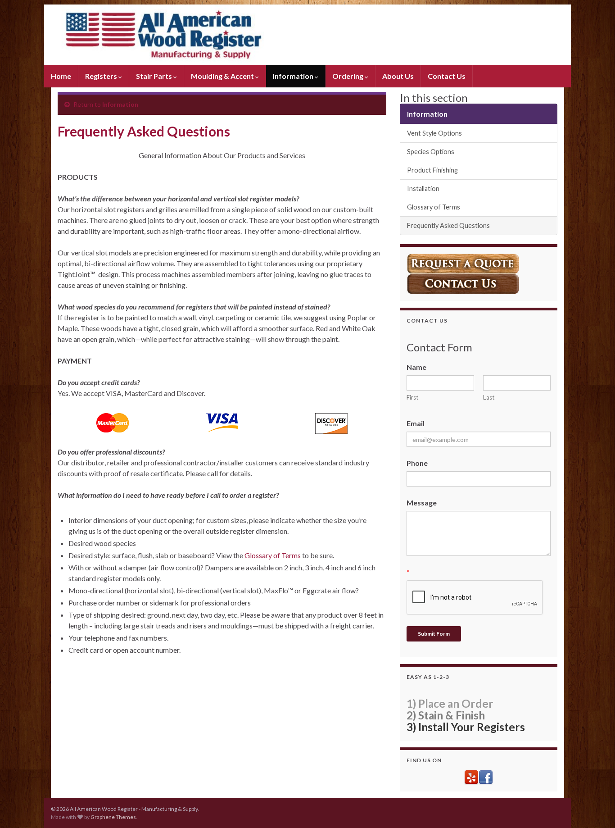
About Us (398, 76)
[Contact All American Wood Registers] (463, 283)
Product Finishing (432, 170)
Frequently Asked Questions (448, 225)
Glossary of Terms (272, 555)
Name (416, 367)
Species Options (430, 151)
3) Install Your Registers (466, 726)
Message (422, 502)
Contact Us (447, 76)
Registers (101, 76)
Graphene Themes (113, 817)
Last (489, 397)
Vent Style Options (434, 133)
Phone (417, 463)
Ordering (348, 76)
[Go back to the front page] (307, 35)
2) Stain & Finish (446, 715)
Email (416, 423)
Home (61, 76)
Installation (423, 188)
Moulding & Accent (223, 76)
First (413, 397)
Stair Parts (154, 76)
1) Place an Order (450, 703)
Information (294, 76)
